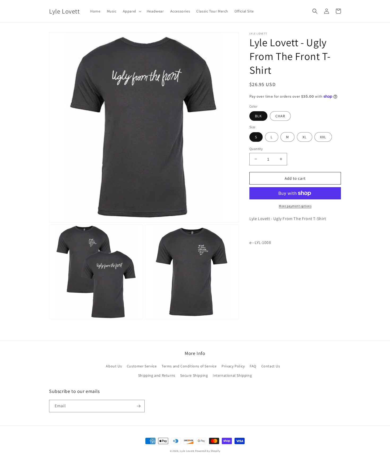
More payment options (295, 206)
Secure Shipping (194, 375)
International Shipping (232, 375)
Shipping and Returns (156, 375)
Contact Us (270, 366)
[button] (132, 11)
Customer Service (142, 366)
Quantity (256, 148)
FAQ (253, 366)
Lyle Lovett (187, 451)
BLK (258, 116)
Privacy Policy (233, 366)
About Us (114, 366)
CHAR (280, 116)
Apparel (129, 11)
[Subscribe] (138, 406)
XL (304, 136)
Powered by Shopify (207, 451)
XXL (323, 136)
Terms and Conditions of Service (189, 366)
